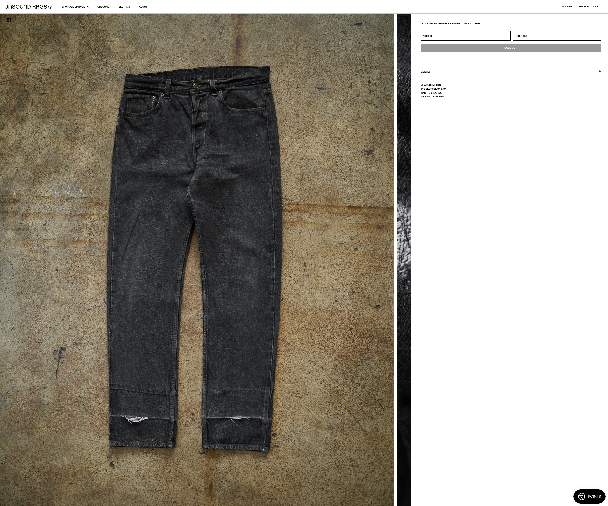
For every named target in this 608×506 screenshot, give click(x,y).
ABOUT (143, 6)
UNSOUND (103, 6)
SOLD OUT (522, 36)
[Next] (386, 260)
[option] (103, 260)
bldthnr (124, 6)
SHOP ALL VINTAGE (73, 6)
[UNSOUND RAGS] (28, 7)
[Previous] (7, 260)
